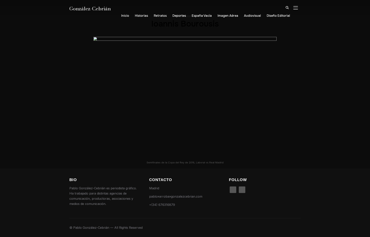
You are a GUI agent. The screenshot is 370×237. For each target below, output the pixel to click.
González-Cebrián (90, 8)
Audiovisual (252, 16)
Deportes (179, 16)
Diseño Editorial (278, 16)
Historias (141, 16)
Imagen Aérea (228, 16)
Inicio (125, 16)
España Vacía (202, 16)
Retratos (160, 16)
